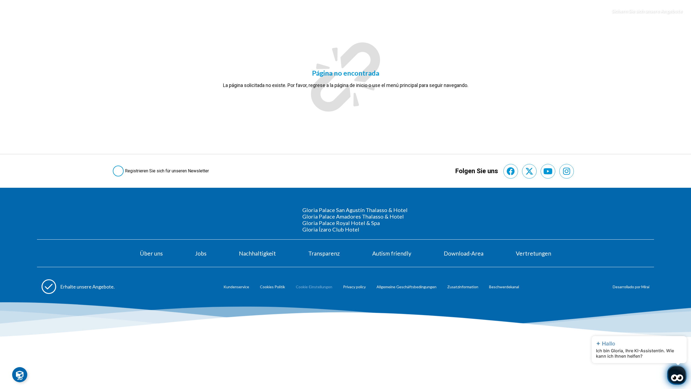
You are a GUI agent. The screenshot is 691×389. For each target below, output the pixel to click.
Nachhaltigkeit (257, 253)
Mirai (645, 286)
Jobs (200, 253)
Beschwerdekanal (504, 286)
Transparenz (324, 253)
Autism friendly (391, 253)
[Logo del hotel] (346, 11)
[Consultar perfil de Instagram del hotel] (566, 171)
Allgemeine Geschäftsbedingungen (406, 286)
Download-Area (463, 253)
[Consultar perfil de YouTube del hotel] (548, 171)
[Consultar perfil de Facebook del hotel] (510, 171)
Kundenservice (236, 286)
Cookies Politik (272, 286)
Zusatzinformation (462, 286)
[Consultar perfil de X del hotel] (529, 171)
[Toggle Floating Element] (19, 374)
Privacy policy (354, 286)
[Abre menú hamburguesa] (11, 11)
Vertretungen (533, 253)
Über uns (151, 253)
